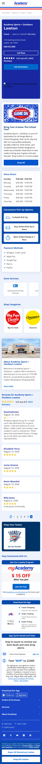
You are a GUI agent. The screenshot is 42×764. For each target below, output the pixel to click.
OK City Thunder (14, 546)
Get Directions (16, 66)
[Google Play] (10, 621)
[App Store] (10, 624)
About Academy (18, 714)
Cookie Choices (33, 747)
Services (18, 707)
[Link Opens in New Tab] (21, 85)
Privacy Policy (28, 745)
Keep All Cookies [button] (21, 759)
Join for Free (21, 586)
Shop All (21, 162)
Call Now (21, 53)
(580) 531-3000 (9, 46)
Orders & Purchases (18, 700)
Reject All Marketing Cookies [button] (21, 752)
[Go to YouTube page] (17, 735)
